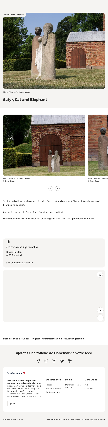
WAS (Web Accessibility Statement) (88, 419)
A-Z (86, 385)
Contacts (89, 388)
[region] (54, 296)
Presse (49, 385)
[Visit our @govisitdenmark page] (62, 360)
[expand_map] (100, 275)
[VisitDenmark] (16, 373)
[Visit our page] (46, 360)
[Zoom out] (100, 318)
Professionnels (53, 392)
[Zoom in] (100, 310)
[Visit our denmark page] (38, 360)
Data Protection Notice (58, 419)
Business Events (53, 388)
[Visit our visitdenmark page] (54, 360)
